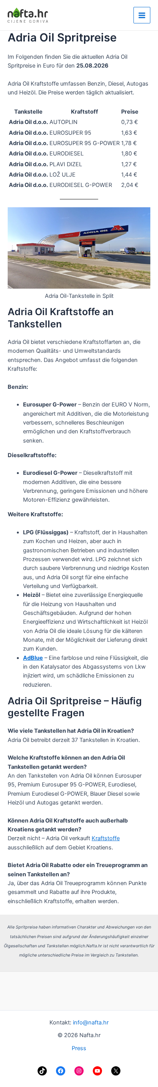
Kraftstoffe (106, 838)
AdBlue (33, 657)
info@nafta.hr (91, 1022)
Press (79, 1048)
